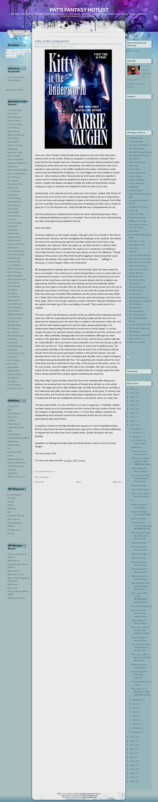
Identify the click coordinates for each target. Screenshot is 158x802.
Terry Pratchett (14, 296)
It (132, 500)
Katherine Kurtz (14, 236)
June (134, 711)
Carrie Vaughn (14, 360)
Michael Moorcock (16, 268)
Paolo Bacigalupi (15, 124)
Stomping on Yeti (136, 276)
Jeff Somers (12, 339)
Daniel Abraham (14, 117)
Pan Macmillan (14, 434)
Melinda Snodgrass (16, 335)
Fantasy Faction (135, 176)
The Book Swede (136, 290)
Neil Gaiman (13, 194)
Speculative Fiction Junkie (140, 258)
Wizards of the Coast (16, 476)
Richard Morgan (15, 272)
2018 (132, 421)
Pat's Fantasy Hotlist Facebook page (16, 79)
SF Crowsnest (13, 519)
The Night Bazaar (136, 311)
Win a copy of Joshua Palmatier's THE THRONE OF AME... (141, 461)
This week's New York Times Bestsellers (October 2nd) (141, 647)
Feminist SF (134, 186)
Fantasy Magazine (136, 183)
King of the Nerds (136, 213)
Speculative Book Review (140, 255)
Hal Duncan (13, 166)
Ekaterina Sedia (14, 324)
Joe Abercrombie (15, 110)
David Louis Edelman (17, 173)
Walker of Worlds (136, 338)
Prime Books (13, 441)
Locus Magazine (15, 494)
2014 (132, 745)
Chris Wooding (14, 384)
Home (78, 481)
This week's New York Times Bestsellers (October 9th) (141, 586)
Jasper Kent (12, 226)
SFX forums (12, 584)
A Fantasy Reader (136, 141)
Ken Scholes (13, 321)
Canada (67, 460)
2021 (132, 409)
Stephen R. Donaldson (17, 162)
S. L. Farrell (12, 180)
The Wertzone (134, 331)
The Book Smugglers (137, 286)
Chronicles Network (16, 515)
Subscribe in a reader (14, 89)
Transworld (12, 473)
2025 (132, 392)
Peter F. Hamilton (15, 201)
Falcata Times (134, 169)
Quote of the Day (139, 518)
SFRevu (11, 526)
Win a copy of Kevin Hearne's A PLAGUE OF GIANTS (141, 657)
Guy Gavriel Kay (15, 222)
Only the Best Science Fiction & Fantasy (138, 226)
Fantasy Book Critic (137, 172)
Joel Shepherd (14, 328)
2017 (132, 425)
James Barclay (14, 131)
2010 (132, 761)
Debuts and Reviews (137, 162)
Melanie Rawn (14, 300)
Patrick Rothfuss (15, 307)
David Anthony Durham (18, 169)
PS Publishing (14, 445)
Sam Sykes (12, 349)
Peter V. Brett (13, 138)
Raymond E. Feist (15, 184)
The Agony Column (137, 279)
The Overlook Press (16, 466)
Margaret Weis (14, 370)
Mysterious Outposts (137, 217)
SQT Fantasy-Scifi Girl (138, 269)
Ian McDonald (14, 258)
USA (75, 460)
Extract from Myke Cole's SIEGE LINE (141, 513)
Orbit (10, 430)
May (134, 715)
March (135, 723)
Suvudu (11, 533)
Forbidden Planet (136, 190)
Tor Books (12, 469)
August (135, 703)
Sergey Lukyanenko (16, 243)
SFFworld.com (14, 560)
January (135, 731)
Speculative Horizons (138, 265)
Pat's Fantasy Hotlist (79, 10)
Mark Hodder (13, 212)
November (136, 432)
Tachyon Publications (17, 462)
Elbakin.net (13, 587)
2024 (132, 396)
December (136, 428)
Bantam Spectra (14, 413)
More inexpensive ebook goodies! (139, 453)
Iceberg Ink (133, 210)
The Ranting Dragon (137, 314)
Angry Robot (13, 406)
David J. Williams (15, 374)
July (134, 707)
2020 (132, 413)
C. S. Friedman (14, 191)
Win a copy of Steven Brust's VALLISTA (141, 495)
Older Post (117, 481)
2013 (132, 749)
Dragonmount (13, 570)
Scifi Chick (133, 248)
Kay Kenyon (13, 229)
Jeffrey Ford (13, 187)
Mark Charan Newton (17, 279)
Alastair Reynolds (15, 303)
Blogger (98, 794)
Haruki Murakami (15, 275)
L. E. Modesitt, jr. (15, 265)
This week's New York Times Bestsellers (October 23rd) (141, 478)
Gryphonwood (14, 529)
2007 (132, 773)
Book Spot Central (15, 574)
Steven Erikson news (140, 489)
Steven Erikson (14, 177)
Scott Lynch (13, 247)
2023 (132, 400)
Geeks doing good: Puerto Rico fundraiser (140, 674)
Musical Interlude (139, 485)
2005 (132, 781)
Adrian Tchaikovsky (16, 353)
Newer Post (39, 481)
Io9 (9, 512)
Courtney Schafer (15, 317)
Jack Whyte (13, 381)
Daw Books (12, 416)
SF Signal (12, 498)
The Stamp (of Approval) (139, 328)
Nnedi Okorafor (14, 286)
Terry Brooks (13, 141)
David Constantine (16, 159)
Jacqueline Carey (15, 152)
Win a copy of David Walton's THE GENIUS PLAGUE (140, 630)
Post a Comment (42, 477)
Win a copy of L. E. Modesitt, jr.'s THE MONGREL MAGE (141, 691)
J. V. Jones (12, 219)
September (136, 699)
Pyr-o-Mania (134, 231)
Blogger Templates (72, 795)
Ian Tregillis (13, 356)
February (136, 727)
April (134, 719)
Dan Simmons (13, 332)
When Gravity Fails (137, 342)
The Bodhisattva (136, 283)
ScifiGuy (132, 251)
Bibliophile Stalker (137, 148)
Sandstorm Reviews (137, 244)
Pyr (9, 448)
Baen (10, 409)
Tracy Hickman (14, 205)
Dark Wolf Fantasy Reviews (140, 152)
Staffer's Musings (136, 272)
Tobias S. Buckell (15, 145)
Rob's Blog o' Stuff (136, 241)
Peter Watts (12, 363)
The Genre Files (135, 293)
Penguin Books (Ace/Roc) (19, 437)
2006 (132, 777)
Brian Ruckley (14, 310)
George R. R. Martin (16, 251)
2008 (132, 769)
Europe (81, 460)
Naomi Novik (13, 282)
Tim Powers (13, 293)
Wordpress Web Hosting (71, 797)
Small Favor (137, 447)
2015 (132, 741)
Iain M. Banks (14, 127)
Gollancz (11, 420)
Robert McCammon (16, 254)
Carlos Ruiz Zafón (15, 388)
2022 (132, 404)
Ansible (11, 501)
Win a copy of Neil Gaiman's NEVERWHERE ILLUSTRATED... (140, 598)
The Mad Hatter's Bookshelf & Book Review (140, 302)
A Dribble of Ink (135, 138)
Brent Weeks (13, 367)
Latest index (134, 50)
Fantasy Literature (136, 179)
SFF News (12, 508)
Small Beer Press (15, 452)
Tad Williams (13, 377)
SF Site (11, 505)
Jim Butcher (13, 148)
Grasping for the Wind (138, 206)
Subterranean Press (15, 459)
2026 (132, 388)
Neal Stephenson (15, 346)
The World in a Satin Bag (139, 335)
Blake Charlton (14, 155)
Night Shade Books (16, 427)
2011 (132, 757)
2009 (132, 765)
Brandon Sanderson (16, 314)
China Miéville (14, 261)
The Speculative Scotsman (140, 324)
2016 (132, 737)
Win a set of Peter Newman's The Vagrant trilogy (139, 613)
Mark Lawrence (14, 240)
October (135, 436)
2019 (132, 417)
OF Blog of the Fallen (138, 221)
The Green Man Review (139, 297)
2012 (132, 753)
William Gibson (14, 198)
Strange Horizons (15, 522)
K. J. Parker (12, 289)
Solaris (11, 455)
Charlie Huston (14, 215)
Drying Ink (133, 165)
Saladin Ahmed (14, 120)
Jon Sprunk (12, 342)
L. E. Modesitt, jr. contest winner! (139, 442)
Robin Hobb (13, 208)
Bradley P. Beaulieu (16, 134)
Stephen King (13, 233)
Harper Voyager (14, 423)
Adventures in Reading (138, 145)
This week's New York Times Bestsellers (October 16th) (141, 535)
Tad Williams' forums (16, 598)
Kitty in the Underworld (52, 41)
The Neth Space (135, 307)
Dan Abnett (12, 113)
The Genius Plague (139, 553)
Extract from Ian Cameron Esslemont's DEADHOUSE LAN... (142, 525)
